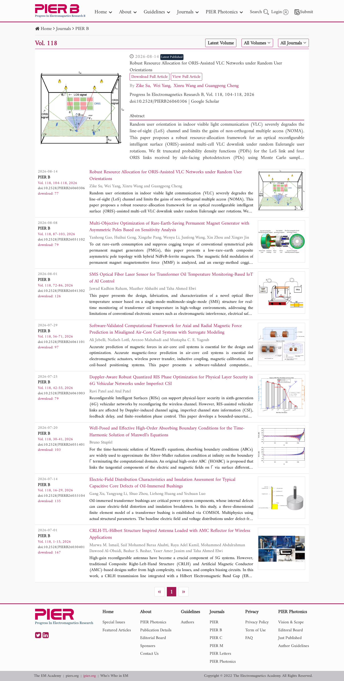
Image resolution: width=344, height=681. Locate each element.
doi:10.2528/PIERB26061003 (61, 393)
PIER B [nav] (216, 630)
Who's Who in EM (114, 676)
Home (46, 29)
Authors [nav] (187, 622)
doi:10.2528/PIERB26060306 (158, 102)
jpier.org (89, 676)
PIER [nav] (214, 622)
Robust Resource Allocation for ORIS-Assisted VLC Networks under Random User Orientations (206, 66)
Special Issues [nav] (113, 622)
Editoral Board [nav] (290, 630)
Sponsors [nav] (147, 646)
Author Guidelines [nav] (293, 646)
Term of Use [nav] (255, 630)
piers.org (72, 676)
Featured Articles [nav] (116, 630)
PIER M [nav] (216, 646)
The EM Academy (47, 676)
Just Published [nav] (290, 638)
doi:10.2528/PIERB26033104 (61, 496)
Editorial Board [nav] (153, 638)
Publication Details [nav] (155, 630)
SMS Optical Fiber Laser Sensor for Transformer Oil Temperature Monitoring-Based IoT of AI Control (171, 278)
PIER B (82, 29)
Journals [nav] (185, 12)
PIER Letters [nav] (220, 653)
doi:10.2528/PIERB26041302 (61, 291)
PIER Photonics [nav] (222, 12)
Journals (63, 29)
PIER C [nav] (216, 638)
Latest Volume (221, 43)
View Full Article (186, 76)
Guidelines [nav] (154, 12)
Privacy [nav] (252, 612)
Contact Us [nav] (149, 653)
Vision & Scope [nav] (291, 622)
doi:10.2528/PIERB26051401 (61, 444)
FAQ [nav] (249, 638)
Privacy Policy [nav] (257, 622)
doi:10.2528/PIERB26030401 (61, 547)
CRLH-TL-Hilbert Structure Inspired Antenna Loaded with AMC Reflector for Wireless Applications (169, 534)
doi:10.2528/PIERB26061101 (61, 342)
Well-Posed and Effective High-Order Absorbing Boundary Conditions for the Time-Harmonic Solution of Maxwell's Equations (167, 432)
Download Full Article (149, 76)
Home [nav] (101, 12)
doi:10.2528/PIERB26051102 (61, 239)
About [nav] (125, 12)
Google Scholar (205, 102)
